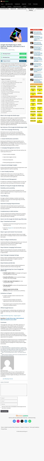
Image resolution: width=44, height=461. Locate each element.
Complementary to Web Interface (9, 97)
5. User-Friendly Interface (7, 89)
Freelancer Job (39, 8)
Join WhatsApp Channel (8, 378)
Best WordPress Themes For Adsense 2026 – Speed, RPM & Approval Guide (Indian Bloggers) (38, 81)
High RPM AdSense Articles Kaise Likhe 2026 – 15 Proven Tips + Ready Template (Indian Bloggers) (38, 38)
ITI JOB (29, 4)
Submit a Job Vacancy (17, 6)
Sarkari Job (9, 6)
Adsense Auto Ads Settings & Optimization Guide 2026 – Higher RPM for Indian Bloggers (38, 53)
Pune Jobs (39, 118)
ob (33, 100)
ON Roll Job (3, 6)
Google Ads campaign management (8, 348)
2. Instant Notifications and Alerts (8, 85)
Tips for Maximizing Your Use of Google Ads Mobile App (13, 108)
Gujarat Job (24, 4)
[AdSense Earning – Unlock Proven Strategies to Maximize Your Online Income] (5, 1)
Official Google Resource (7, 111)
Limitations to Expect (6, 109)
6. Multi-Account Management (8, 90)
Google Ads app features (15, 347)
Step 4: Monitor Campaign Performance (10, 104)
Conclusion (4, 112)
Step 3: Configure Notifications (8, 103)
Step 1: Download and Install (7, 100)
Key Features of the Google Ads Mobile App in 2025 (12, 82)
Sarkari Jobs (33, 120)
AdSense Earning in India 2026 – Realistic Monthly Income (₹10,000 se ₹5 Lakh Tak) (38, 70)
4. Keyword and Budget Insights (8, 87)
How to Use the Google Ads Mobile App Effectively (12, 98)
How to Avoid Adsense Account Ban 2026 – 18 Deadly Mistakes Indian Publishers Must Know (38, 75)
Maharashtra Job (22, 8)
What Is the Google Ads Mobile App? (9, 81)
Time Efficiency (5, 94)
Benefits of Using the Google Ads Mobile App (11, 92)
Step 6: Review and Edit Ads (7, 107)
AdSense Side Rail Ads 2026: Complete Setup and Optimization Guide (38, 32)
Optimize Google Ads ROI (18, 351)
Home (2, 4)
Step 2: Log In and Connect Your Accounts (10, 101)
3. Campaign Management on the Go (9, 86)
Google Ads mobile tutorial (13, 349)
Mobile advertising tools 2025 (8, 351)
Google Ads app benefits (6, 347)
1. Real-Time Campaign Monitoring (9, 83)
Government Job (4, 8)
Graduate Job (17, 4)
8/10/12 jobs (33, 86)
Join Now (23, 53)
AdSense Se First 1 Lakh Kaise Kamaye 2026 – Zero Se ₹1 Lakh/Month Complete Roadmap (38, 48)
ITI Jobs (39, 86)
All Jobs (39, 93)
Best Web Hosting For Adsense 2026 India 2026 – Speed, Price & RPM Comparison (38, 65)
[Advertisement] (22, 17)
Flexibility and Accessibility (7, 93)
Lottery (24, 6)
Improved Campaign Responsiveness (9, 96)
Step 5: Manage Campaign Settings (9, 105)
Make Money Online (9, 4)
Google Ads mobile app (14, 66)
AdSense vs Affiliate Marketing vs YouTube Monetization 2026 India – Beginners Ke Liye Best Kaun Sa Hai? (38, 59)
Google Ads (10, 227)
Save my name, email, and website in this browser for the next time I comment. (14, 407)
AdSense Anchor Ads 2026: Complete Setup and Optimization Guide (38, 43)
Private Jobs (35, 4)
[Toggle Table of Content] (23, 79)
